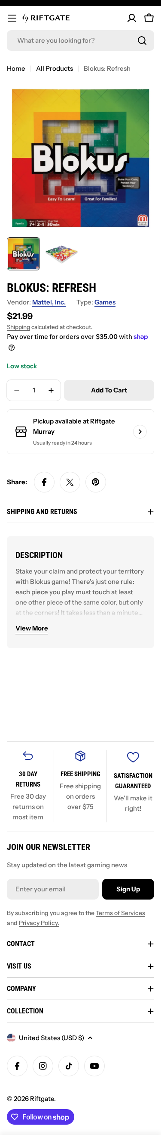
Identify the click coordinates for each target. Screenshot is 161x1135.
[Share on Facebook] (44, 482)
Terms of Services (120, 913)
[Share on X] (70, 482)
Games (104, 302)
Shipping (18, 326)
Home (16, 68)
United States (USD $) (51, 1038)
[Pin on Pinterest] (95, 482)
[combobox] (80, 40)
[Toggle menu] (12, 18)
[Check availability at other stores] (140, 432)
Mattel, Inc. (49, 302)
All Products (54, 68)
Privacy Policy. (39, 923)
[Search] (142, 40)
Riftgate (42, 1098)
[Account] (132, 18)
